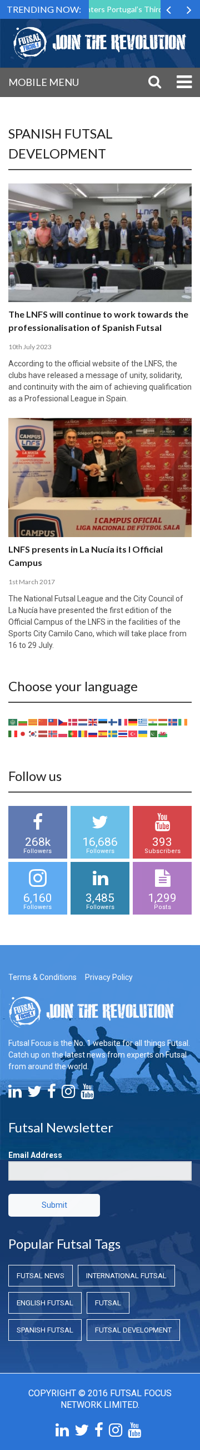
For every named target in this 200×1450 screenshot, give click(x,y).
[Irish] (183, 721)
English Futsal (45, 1303)
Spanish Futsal (45, 1330)
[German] (133, 721)
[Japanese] (23, 733)
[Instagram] (68, 1094)
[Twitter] (34, 1094)
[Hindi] (153, 721)
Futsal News (40, 1276)
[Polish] (63, 733)
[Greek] (143, 721)
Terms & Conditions (42, 977)
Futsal (108, 1303)
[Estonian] (103, 721)
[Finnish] (113, 721)
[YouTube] (87, 1094)
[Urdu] (153, 733)
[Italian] (13, 733)
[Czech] (63, 721)
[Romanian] (83, 733)
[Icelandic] (173, 721)
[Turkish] (133, 733)
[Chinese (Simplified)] (43, 721)
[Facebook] (51, 1094)
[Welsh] (163, 733)
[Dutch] (83, 721)
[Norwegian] (53, 733)
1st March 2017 (31, 582)
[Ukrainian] (143, 733)
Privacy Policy (109, 977)
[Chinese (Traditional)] (53, 721)
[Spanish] (103, 733)
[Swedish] (113, 733)
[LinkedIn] (15, 1094)
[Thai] (123, 733)
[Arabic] (13, 721)
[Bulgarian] (23, 721)
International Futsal (126, 1276)
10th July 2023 (30, 347)
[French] (123, 721)
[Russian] (93, 733)
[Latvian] (43, 733)
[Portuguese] (73, 733)
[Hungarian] (163, 721)
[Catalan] (33, 721)
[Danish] (73, 721)
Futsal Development (133, 1330)
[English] (93, 721)
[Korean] (33, 733)
